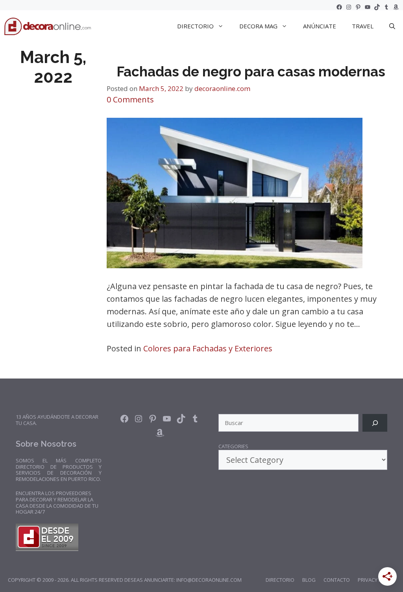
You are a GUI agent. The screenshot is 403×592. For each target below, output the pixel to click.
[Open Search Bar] (392, 26)
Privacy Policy (376, 579)
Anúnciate (319, 26)
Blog (309, 579)
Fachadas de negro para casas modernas (250, 71)
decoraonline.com (222, 88)
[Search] (374, 423)
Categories (233, 447)
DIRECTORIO (195, 26)
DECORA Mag (258, 26)
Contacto (337, 579)
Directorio (280, 579)
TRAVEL (362, 26)
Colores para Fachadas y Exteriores (207, 348)
